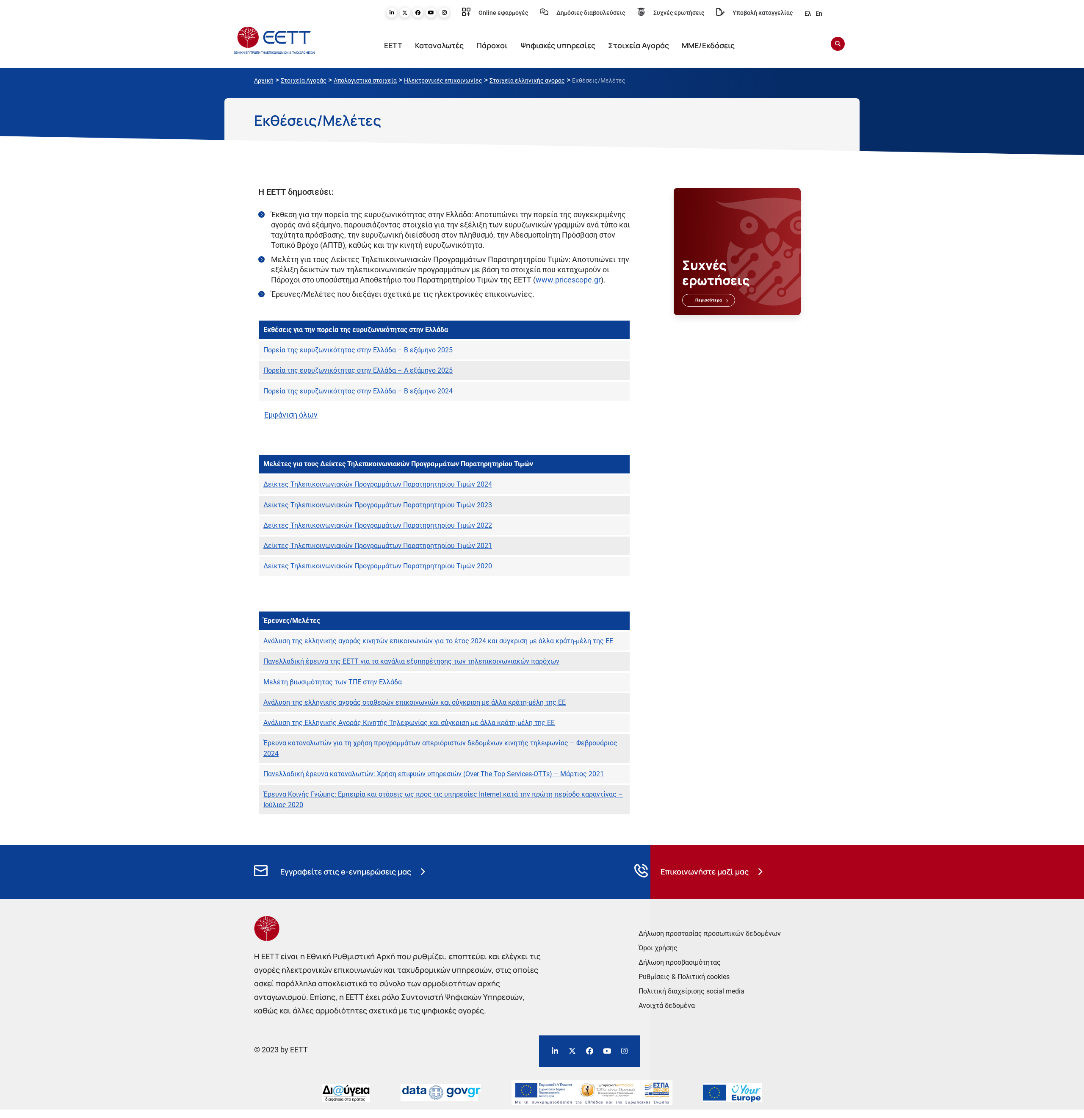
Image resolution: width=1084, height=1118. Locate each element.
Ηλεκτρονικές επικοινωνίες (443, 80)
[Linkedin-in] (392, 13)
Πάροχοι (492, 45)
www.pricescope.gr (568, 279)
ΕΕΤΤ (393, 45)
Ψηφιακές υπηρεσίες (557, 45)
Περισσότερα (708, 300)
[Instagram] (444, 13)
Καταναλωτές (439, 45)
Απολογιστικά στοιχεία (365, 80)
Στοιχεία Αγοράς (638, 45)
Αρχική (264, 80)
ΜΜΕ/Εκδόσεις (708, 45)
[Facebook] (418, 13)
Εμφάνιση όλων (291, 414)
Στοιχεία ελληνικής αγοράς (527, 80)
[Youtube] (431, 13)
